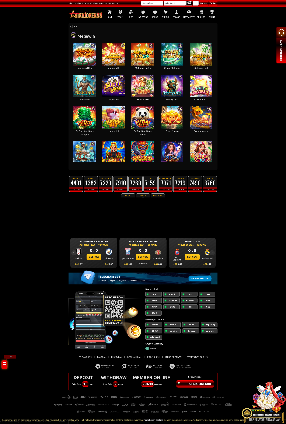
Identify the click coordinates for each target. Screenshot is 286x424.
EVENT (212, 17)
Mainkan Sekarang (200, 278)
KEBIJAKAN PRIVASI (173, 357)
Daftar (213, 3)
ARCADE (176, 17)
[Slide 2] (142, 264)
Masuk (203, 3)
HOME (109, 17)
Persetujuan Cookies (153, 420)
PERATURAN (116, 357)
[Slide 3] (144, 264)
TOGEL (120, 17)
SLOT (131, 17)
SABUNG (165, 17)
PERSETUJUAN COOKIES (197, 357)
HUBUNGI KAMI (153, 357)
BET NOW (94, 257)
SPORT (155, 17)
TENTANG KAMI (85, 357)
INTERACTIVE (189, 17)
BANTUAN (101, 357)
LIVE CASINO (143, 17)
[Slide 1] (139, 264)
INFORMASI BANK (134, 357)
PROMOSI (201, 17)
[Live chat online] (263, 401)
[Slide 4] (146, 264)
